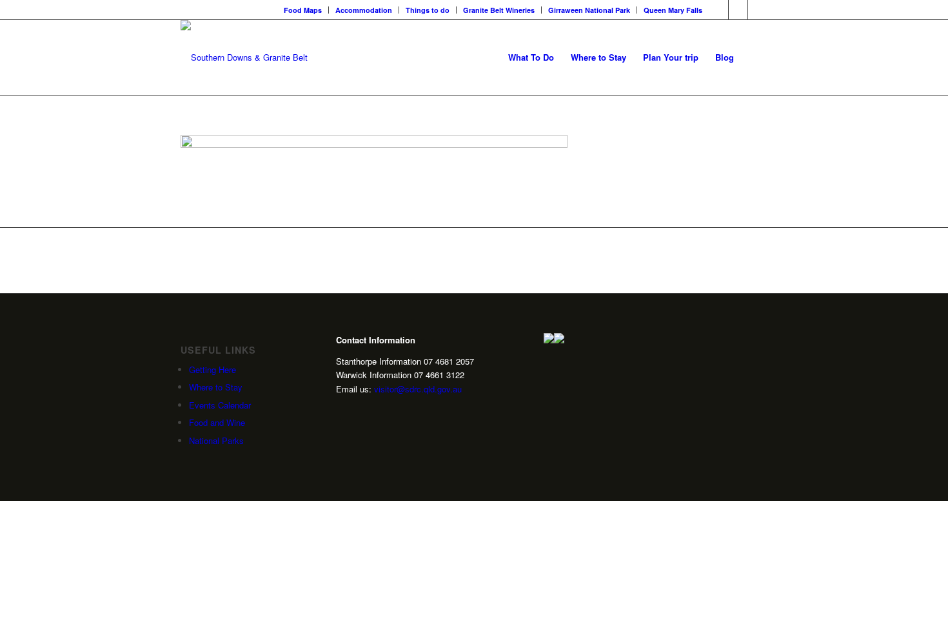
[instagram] (341, 409)
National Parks (216, 440)
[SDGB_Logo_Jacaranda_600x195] (244, 57)
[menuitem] (303, 10)
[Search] (754, 57)
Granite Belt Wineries (499, 10)
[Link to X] (757, 9)
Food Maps (303, 10)
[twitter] (341, 430)
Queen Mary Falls (673, 10)
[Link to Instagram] (738, 9)
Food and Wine (217, 422)
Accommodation (363, 10)
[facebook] (341, 451)
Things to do (427, 10)
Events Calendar (220, 405)
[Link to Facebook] (718, 9)
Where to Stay (215, 387)
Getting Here (212, 369)
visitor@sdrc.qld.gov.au (418, 389)
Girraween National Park (589, 10)
